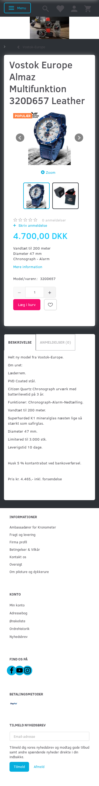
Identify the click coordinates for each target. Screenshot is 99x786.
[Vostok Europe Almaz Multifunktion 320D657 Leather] (49, 137)
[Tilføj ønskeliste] (50, 304)
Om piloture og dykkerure (29, 571)
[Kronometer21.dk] (49, 28)
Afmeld (39, 766)
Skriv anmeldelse (32, 225)
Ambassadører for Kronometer (33, 527)
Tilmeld (19, 766)
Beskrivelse (20, 342)
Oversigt (16, 564)
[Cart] (87, 8)
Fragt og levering (22, 534)
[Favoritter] (60, 8)
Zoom (50, 172)
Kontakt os (18, 556)
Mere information (27, 266)
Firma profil (18, 542)
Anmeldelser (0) (55, 342)
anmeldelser (54, 220)
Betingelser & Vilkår (25, 549)
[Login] (74, 8)
